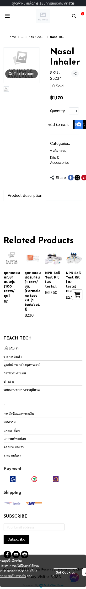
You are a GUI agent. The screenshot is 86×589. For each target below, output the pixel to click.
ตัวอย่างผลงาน (14, 447)
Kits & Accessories (42, 37)
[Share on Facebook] (71, 177)
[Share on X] (77, 177)
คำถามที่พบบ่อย (15, 439)
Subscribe (16, 539)
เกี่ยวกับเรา (11, 348)
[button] (74, 16)
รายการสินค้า (13, 356)
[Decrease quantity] (70, 111)
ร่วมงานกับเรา (13, 455)
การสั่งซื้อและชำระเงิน (19, 414)
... (22, 37)
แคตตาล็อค (12, 430)
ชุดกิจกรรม (58, 151)
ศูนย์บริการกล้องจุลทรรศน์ (22, 365)
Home (11, 37)
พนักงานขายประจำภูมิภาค (22, 390)
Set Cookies (65, 572)
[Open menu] (7, 16)
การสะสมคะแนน (15, 373)
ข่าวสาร (9, 381)
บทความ (10, 422)
